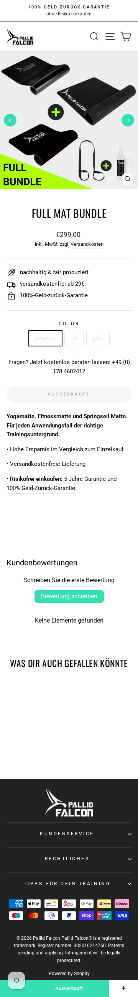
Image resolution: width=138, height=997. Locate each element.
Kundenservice (67, 833)
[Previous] (10, 120)
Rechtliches (67, 858)
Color (69, 323)
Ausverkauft (69, 988)
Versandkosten (87, 244)
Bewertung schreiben (69, 596)
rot (74, 338)
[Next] (128, 120)
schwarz (45, 338)
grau (98, 338)
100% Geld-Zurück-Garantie (41, 488)
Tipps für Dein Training (67, 883)
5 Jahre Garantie (85, 478)
